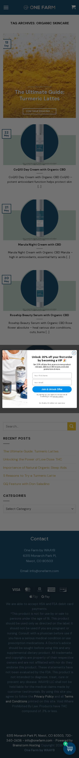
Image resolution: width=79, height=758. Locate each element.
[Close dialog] (74, 353)
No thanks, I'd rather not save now (52, 403)
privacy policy (58, 397)
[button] (69, 748)
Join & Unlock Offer (52, 389)
